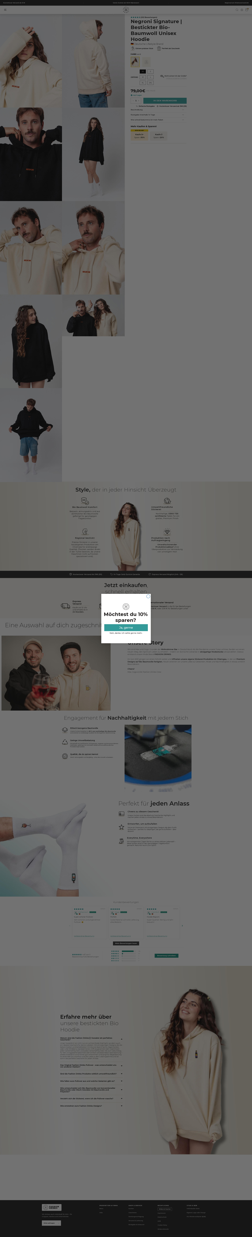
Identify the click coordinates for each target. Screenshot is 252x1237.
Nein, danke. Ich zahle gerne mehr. (126, 633)
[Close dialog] (148, 596)
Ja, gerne (126, 627)
